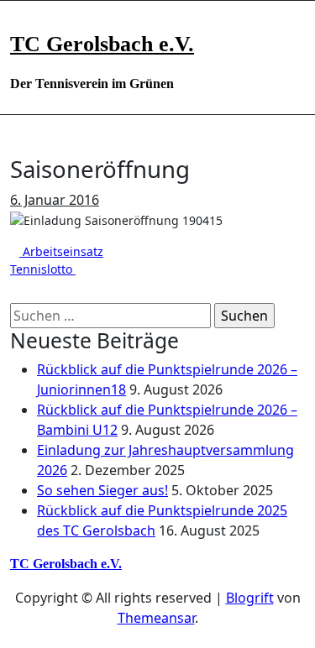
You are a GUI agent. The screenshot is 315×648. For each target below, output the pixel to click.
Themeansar (156, 618)
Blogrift (250, 597)
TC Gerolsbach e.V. (102, 44)
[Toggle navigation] (21, 22)
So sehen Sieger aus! (102, 490)
